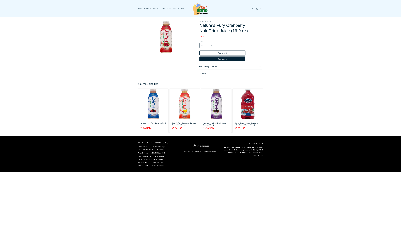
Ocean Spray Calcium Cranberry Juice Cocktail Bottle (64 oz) (246, 124)
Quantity (202, 41)
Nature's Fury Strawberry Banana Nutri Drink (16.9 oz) (184, 124)
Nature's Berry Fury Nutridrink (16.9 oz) (153, 124)
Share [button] (204, 73)
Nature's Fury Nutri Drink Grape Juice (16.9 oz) (214, 124)
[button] (147, 8)
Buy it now (222, 59)
